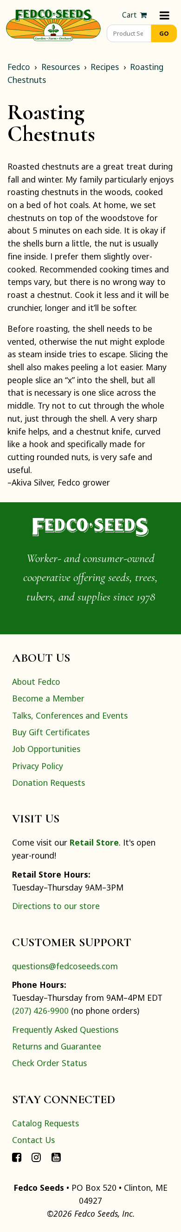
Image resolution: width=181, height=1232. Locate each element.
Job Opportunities (46, 748)
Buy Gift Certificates (51, 732)
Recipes (104, 66)
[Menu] (164, 15)
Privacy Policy (37, 765)
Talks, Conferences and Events (70, 715)
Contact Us (33, 1139)
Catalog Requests (45, 1123)
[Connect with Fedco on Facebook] (16, 1156)
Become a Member (48, 698)
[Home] (53, 24)
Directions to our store (56, 905)
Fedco (18, 66)
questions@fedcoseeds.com (65, 966)
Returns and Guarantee (56, 1046)
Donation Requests (48, 782)
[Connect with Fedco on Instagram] (36, 1156)
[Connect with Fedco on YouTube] (56, 1156)
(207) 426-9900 (40, 1010)
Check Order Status (49, 1062)
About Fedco (36, 681)
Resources (60, 66)
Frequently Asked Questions (65, 1029)
